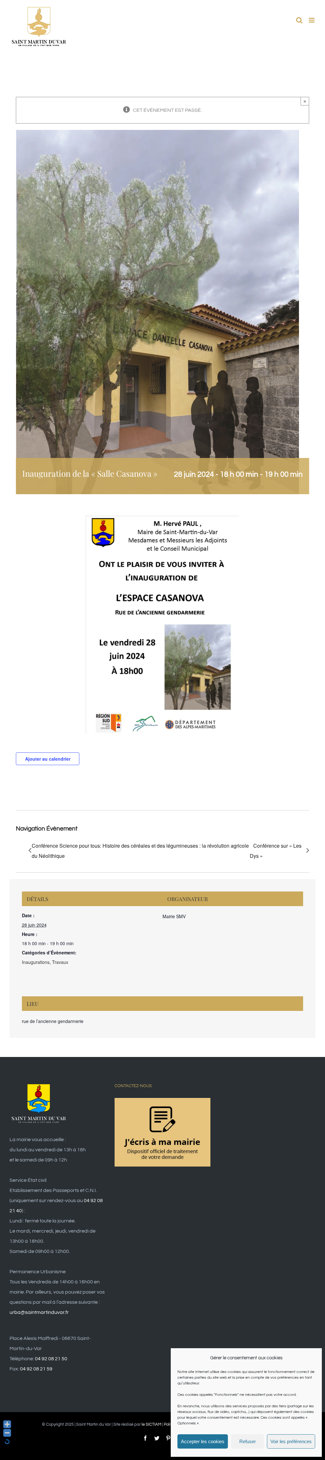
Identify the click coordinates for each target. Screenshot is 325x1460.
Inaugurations (36, 962)
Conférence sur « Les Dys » (276, 850)
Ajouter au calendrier (47, 759)
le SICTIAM (151, 1424)
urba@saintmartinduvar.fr (39, 1312)
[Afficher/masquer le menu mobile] (312, 20)
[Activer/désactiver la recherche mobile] (299, 20)
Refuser (247, 1441)
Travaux (60, 962)
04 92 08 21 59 (36, 1368)
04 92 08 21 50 (51, 1358)
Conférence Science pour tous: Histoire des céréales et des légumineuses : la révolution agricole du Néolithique (140, 850)
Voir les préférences (291, 1441)
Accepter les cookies (202, 1441)
